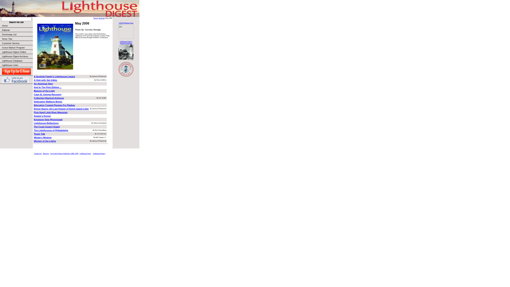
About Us (46, 153)
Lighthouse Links (10, 65)
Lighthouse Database (12, 61)
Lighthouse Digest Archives (15, 56)
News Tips (7, 39)
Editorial (6, 30)
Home (5, 26)
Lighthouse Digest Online (14, 52)
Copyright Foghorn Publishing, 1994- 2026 (64, 153)
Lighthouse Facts (85, 153)
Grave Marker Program (13, 47)
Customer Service (11, 43)
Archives (102, 18)
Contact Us (38, 153)
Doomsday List (9, 34)
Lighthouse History (99, 153)
